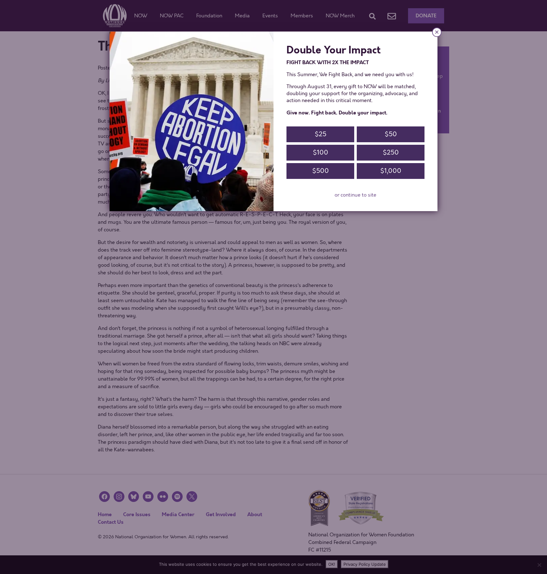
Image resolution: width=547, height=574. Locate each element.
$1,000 (390, 171)
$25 (320, 134)
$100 (320, 152)
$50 (391, 134)
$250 (391, 152)
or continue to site (355, 195)
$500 (320, 171)
